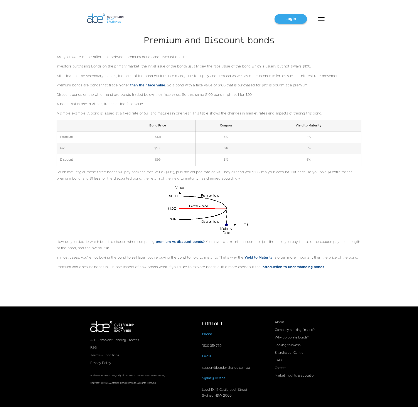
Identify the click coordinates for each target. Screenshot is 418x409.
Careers (280, 368)
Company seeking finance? (295, 330)
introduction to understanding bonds (293, 267)
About (279, 322)
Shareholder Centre (289, 352)
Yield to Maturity (258, 257)
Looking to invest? (288, 345)
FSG (93, 347)
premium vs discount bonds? (180, 242)
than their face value (147, 85)
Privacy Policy (100, 363)
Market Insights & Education (295, 375)
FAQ (278, 360)
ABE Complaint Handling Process (114, 340)
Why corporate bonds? (292, 337)
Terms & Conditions (104, 355)
